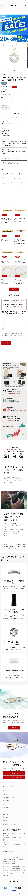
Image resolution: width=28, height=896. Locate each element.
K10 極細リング (14, 773)
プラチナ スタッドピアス (14, 777)
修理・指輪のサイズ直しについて (11, 797)
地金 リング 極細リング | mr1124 (20, 219)
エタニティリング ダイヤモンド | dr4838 (7, 260)
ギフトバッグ (4, 105)
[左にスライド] (10, 70)
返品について (6, 814)
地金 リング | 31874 (5, 239)
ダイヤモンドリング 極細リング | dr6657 (20, 260)
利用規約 (5, 821)
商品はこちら (14, 727)
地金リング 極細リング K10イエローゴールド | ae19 (6, 219)
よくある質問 (6, 800)
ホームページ (6, 790)
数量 (2, 97)
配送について (6, 817)
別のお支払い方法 (14, 117)
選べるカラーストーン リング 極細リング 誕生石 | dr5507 (20, 240)
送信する (5, 343)
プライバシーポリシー (8, 811)
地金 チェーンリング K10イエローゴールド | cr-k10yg (7, 281)
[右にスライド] (17, 70)
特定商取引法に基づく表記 (9, 824)
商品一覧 (5, 794)
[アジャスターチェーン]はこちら (13, 158)
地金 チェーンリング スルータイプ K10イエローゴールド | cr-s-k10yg (20, 281)
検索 (4, 804)
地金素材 (3, 91)
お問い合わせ (6, 807)
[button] (2, 5)
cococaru (12, 893)
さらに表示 (14, 289)
